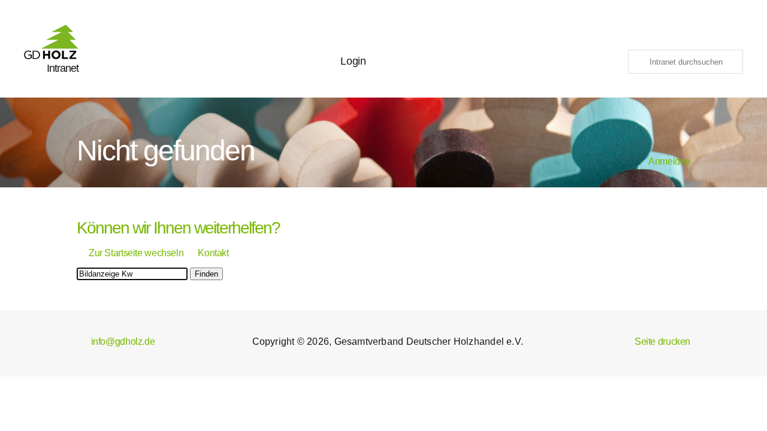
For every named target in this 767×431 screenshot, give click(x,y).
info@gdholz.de (116, 341)
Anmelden (663, 161)
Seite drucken (655, 341)
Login (353, 61)
